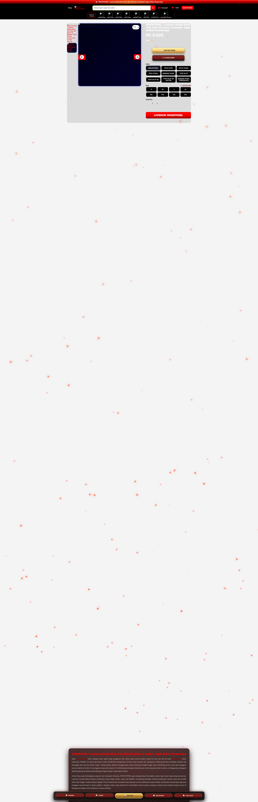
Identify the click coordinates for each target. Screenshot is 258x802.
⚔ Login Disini (168, 58)
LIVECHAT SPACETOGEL (168, 115)
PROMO (71, 795)
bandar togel (176, 759)
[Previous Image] (82, 57)
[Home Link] (82, 8)
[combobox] (122, 8)
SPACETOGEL (81, 759)
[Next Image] (137, 57)
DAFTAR (130, 795)
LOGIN (100, 795)
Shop (70, 8)
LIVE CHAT (189, 795)
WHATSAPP (160, 795)
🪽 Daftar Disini (168, 50)
